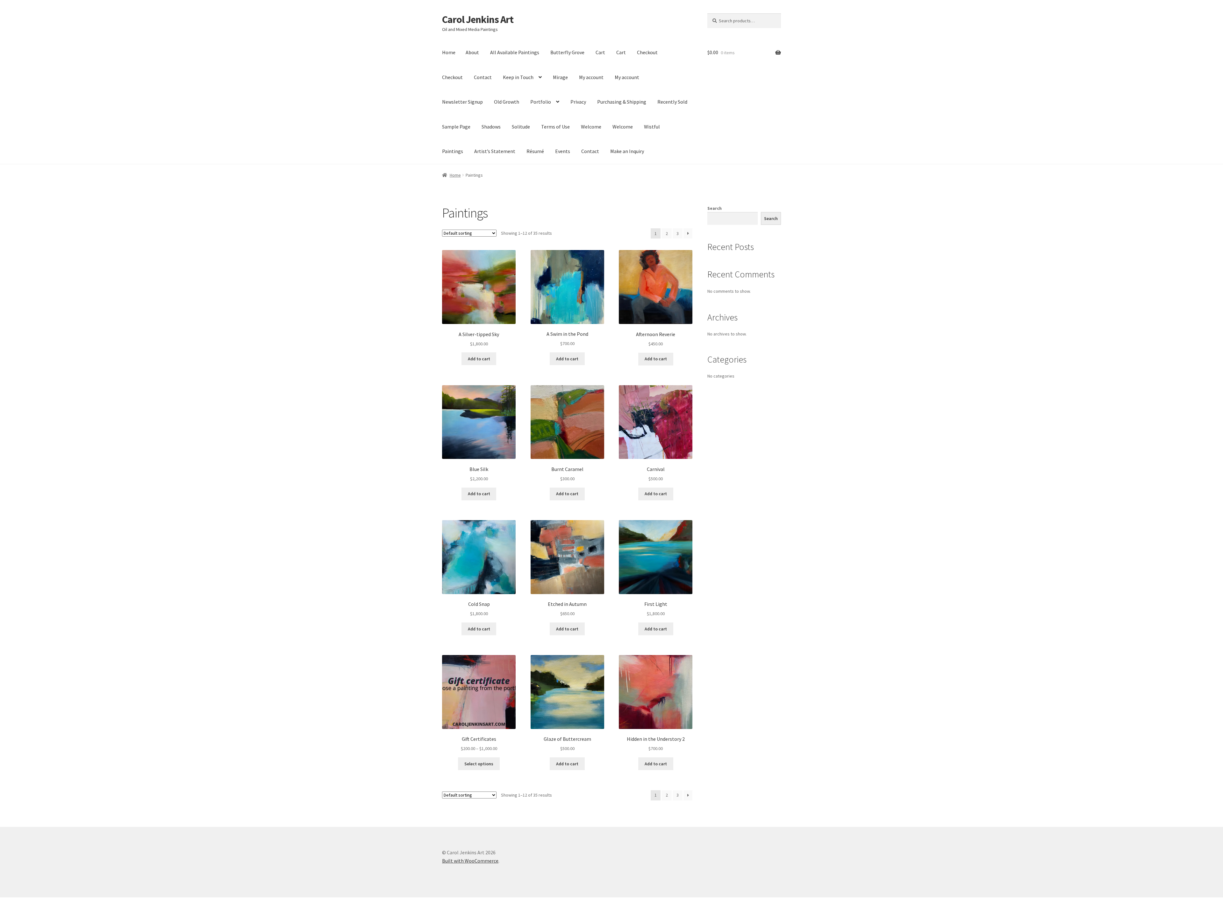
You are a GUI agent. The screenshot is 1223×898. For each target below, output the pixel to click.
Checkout (647, 52)
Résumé (535, 151)
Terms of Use (555, 126)
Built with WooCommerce (470, 861)
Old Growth (506, 102)
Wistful (652, 126)
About (472, 52)
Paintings (452, 151)
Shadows (491, 126)
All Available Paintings (514, 52)
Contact (483, 77)
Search (714, 208)
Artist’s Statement (494, 151)
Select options (478, 764)
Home (448, 52)
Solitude (521, 126)
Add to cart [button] (479, 359)
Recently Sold (672, 102)
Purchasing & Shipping (621, 102)
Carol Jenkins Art (477, 19)
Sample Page (456, 126)
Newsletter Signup (462, 102)
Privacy (578, 102)
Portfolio (540, 102)
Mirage (560, 77)
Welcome (591, 126)
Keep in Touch (518, 77)
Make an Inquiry (627, 151)
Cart (600, 52)
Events (562, 151)
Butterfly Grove (567, 52)
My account (591, 77)
